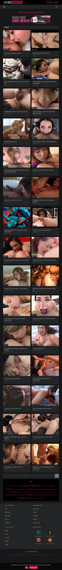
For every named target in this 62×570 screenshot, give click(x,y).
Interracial (49, 489)
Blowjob (36, 486)
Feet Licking (21, 489)
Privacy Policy (45, 555)
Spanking (35, 519)
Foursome (42, 489)
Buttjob (42, 486)
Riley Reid (23, 495)
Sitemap (52, 555)
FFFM (28, 489)
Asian (21, 485)
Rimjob (28, 495)
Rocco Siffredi (35, 495)
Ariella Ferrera (12, 486)
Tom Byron (38, 498)
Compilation (51, 485)
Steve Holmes (47, 495)
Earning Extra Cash (35, 555)
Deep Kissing (36, 509)
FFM (31, 489)
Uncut (42, 498)
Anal (8, 485)
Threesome (21, 498)
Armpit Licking (36, 523)
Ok (26, 567)
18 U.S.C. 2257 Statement (19, 555)
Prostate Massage (10, 495)
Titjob (28, 498)
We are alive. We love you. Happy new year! (31, 12)
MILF (32, 492)
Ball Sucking (28, 486)
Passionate (49, 492)
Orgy (46, 492)
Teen (55, 495)
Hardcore (49, 2)
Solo (39, 495)
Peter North (53, 492)
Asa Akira (17, 486)
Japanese (54, 489)
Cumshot (9, 489)
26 (36, 476)
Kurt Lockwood (10, 492)
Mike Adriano (27, 492)
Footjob (37, 489)
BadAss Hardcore (32, 552)
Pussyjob (18, 495)
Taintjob (52, 495)
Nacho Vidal (36, 492)
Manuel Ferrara (21, 492)
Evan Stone (15, 489)
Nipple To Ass (42, 492)
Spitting (42, 495)
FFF (25, 489)
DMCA (27, 555)
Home (9, 555)
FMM (34, 489)
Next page (57, 476)
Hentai (56, 2)
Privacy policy (33, 567)
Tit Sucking (33, 498)
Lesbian (17, 492)
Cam (45, 486)
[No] (60, 566)
